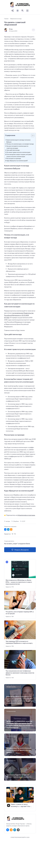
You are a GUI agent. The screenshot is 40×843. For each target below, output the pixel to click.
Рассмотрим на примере (13, 158)
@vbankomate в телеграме (26, 515)
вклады (8, 521)
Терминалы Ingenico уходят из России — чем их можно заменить (18, 776)
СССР (23, 521)
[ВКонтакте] (7, 829)
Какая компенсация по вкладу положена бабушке (18, 141)
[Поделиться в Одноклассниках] (11, 529)
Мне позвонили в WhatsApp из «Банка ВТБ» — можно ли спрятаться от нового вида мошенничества (19, 582)
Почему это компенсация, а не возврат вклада (20, 144)
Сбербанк (16, 521)
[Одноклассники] (11, 829)
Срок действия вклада (13, 150)
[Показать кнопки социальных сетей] (12, 10)
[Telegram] (14, 829)
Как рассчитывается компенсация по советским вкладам (17, 147)
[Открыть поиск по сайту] (22, 10)
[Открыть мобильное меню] (27, 10)
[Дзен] (18, 829)
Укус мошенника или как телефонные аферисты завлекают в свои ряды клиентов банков (20, 673)
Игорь (11, 29)
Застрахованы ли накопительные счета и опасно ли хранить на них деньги (18, 750)
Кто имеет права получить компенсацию (18, 152)
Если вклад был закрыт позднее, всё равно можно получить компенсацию (19, 155)
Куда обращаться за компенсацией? (17, 160)
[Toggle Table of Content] (32, 135)
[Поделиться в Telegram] (8, 529)
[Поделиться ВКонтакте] (5, 529)
